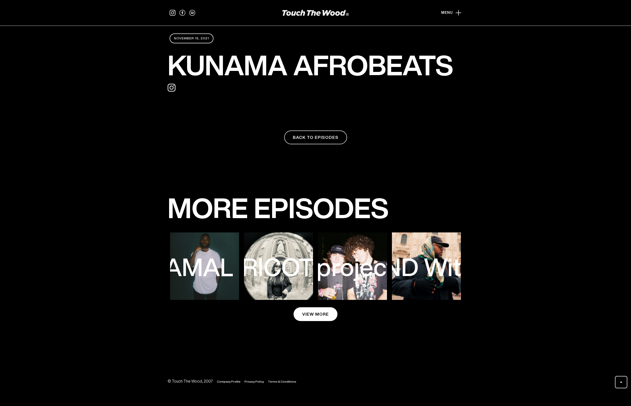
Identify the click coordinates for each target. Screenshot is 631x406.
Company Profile (229, 381)
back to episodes (315, 137)
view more (315, 314)
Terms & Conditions (282, 381)
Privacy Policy (254, 381)
